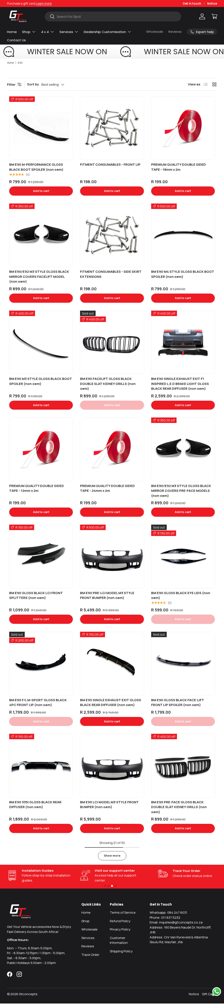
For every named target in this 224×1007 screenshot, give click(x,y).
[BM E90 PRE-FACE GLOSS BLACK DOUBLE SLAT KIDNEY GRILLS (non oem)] (183, 765)
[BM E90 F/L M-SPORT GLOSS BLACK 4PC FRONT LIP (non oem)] (41, 663)
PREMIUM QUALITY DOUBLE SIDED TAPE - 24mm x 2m (107, 488)
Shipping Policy (121, 951)
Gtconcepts (28, 994)
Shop (85, 921)
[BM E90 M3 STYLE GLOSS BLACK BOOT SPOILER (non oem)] (41, 342)
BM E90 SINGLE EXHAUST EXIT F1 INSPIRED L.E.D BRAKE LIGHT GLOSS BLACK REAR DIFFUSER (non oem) (180, 383)
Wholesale (154, 31)
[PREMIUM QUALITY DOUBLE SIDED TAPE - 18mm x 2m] (183, 128)
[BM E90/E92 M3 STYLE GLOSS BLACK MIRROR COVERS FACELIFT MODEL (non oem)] (41, 235)
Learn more (44, 3)
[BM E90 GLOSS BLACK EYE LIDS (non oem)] (183, 556)
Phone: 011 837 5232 (165, 917)
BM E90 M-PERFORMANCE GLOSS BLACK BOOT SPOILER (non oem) (36, 167)
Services (87, 938)
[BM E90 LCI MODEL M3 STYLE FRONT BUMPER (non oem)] (112, 765)
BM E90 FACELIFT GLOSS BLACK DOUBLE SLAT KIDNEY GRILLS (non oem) (108, 383)
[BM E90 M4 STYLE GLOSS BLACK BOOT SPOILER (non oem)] (183, 235)
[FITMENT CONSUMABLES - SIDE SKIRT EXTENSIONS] (112, 235)
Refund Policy (120, 921)
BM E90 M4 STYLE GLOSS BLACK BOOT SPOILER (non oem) (182, 274)
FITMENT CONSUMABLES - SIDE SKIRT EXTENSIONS (111, 274)
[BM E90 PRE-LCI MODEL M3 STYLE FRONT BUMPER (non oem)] (112, 556)
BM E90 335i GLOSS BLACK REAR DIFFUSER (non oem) (35, 804)
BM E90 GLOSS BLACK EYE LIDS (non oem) (180, 595)
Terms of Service (123, 912)
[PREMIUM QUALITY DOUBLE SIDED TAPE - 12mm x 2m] (41, 449)
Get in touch (192, 3)
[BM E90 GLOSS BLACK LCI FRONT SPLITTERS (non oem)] (41, 556)
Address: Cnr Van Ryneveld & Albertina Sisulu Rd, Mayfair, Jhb (179, 939)
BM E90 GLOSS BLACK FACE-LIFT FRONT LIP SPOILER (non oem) (177, 702)
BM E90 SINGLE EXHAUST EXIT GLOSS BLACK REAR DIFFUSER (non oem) (110, 702)
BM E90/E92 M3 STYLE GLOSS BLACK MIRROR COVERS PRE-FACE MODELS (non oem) (181, 490)
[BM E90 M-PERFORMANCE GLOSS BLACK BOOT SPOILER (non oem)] (41, 128)
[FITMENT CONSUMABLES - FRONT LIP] (112, 128)
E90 (20, 62)
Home (12, 32)
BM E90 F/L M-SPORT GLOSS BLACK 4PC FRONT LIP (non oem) (38, 702)
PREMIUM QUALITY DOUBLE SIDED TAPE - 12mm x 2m (36, 488)
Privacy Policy (120, 929)
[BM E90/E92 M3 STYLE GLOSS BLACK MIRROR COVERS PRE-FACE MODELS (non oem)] (183, 449)
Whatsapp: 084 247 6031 (168, 912)
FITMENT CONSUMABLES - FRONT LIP (110, 164)
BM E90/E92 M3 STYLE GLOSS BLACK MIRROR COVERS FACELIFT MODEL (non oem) (39, 276)
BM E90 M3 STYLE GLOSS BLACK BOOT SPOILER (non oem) (40, 381)
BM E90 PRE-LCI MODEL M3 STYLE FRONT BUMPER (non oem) (107, 595)
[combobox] (113, 16)
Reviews (175, 31)
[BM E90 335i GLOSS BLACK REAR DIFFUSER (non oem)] (41, 765)
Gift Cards (209, 994)
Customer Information (119, 940)
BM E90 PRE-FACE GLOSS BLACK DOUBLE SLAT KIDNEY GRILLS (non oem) (179, 807)
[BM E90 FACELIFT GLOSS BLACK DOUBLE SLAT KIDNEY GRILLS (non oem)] (112, 342)
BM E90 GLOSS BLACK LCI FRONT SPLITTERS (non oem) (36, 595)
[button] (214, 16)
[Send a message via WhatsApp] (217, 991)
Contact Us (16, 40)
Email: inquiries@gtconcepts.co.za (176, 922)
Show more (112, 855)
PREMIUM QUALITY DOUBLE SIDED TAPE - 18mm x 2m (178, 167)
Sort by (33, 84)
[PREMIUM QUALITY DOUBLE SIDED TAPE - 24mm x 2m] (112, 449)
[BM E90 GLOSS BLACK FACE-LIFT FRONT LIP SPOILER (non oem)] (183, 663)
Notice (212, 3)
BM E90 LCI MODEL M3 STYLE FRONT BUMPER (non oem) (109, 804)
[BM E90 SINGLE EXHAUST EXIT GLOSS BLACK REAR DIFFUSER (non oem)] (112, 663)
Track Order (90, 954)
